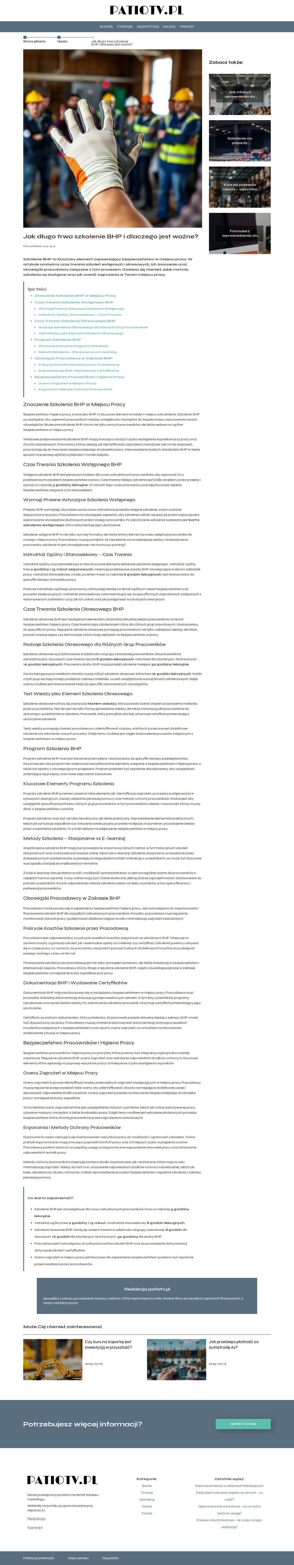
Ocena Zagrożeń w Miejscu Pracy (67, 383)
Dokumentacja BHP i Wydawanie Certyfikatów (79, 371)
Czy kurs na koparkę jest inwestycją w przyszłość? (108, 1344)
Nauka (169, 26)
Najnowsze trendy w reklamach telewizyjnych (229, 1486)
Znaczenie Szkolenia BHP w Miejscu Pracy (75, 296)
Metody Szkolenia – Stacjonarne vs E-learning (78, 352)
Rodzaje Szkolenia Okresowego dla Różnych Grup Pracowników (93, 327)
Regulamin (110, 1558)
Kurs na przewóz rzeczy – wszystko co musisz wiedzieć (239, 187)
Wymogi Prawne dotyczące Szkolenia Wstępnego (81, 309)
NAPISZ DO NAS (243, 1424)
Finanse (125, 26)
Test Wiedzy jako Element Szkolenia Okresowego (81, 333)
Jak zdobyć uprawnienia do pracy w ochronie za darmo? (239, 94)
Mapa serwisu (78, 1558)
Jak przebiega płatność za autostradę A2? (234, 1344)
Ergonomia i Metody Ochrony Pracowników (75, 389)
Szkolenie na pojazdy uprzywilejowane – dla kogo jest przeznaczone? (240, 140)
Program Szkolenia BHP (57, 340)
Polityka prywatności (38, 1558)
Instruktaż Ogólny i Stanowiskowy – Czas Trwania (80, 315)
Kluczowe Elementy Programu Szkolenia (73, 346)
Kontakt (35, 1527)
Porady (187, 26)
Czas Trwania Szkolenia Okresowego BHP (75, 321)
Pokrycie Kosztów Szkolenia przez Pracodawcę (79, 365)
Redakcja (36, 1518)
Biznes (106, 26)
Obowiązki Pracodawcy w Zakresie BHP (73, 358)
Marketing (148, 26)
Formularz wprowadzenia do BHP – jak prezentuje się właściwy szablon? (240, 233)
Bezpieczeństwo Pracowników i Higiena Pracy (79, 377)
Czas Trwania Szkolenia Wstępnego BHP (74, 302)
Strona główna (34, 41)
